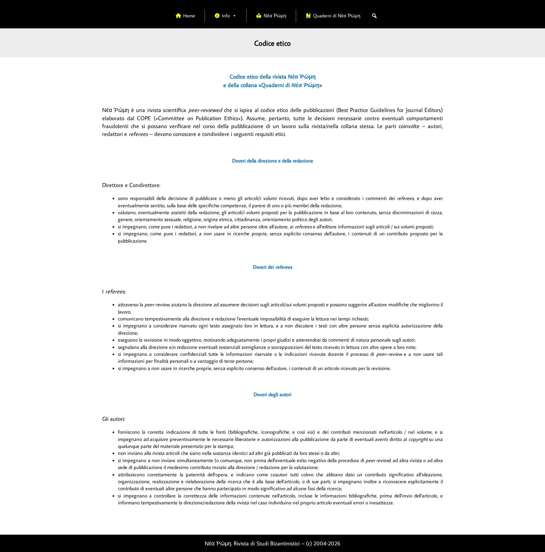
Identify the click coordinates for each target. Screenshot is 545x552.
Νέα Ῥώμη (275, 16)
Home (189, 16)
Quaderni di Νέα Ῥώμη (336, 16)
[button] (374, 16)
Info (226, 16)
